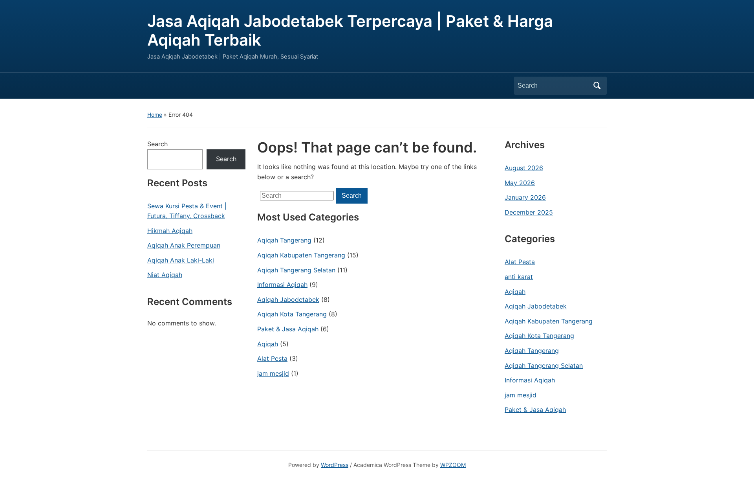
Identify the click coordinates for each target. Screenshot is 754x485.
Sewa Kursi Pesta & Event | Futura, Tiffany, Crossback (187, 211)
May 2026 (520, 183)
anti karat (519, 277)
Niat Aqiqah (164, 275)
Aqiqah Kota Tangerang (292, 314)
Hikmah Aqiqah (169, 231)
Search (597, 86)
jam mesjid (273, 373)
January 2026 (525, 197)
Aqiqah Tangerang (284, 240)
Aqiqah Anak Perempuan (183, 245)
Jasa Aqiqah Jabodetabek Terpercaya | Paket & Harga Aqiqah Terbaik (350, 30)
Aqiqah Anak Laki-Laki (180, 260)
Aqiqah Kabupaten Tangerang (301, 255)
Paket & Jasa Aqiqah (287, 329)
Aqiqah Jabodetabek (288, 299)
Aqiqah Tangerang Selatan (296, 270)
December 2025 (529, 212)
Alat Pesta (272, 358)
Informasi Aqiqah (282, 284)
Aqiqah (267, 344)
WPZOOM (453, 464)
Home (154, 114)
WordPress (334, 464)
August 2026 (524, 168)
